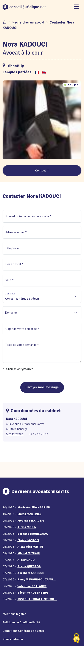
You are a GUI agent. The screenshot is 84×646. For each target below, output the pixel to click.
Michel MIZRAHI (28, 553)
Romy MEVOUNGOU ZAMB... (36, 579)
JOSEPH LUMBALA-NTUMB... (37, 599)
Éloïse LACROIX (28, 540)
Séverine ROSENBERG (32, 592)
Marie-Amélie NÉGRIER (33, 507)
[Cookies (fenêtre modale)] (76, 638)
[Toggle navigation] (76, 7)
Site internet (14, 434)
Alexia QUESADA (29, 566)
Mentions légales (14, 614)
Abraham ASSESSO (30, 573)
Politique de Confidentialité (21, 622)
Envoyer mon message (42, 387)
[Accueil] (5, 22)
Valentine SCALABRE (32, 586)
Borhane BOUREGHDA (32, 534)
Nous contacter (13, 639)
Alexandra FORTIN (30, 547)
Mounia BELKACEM (30, 520)
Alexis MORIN (26, 527)
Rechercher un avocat (28, 22)
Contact (41, 170)
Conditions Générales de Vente (24, 631)
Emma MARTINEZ (29, 514)
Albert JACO (26, 560)
